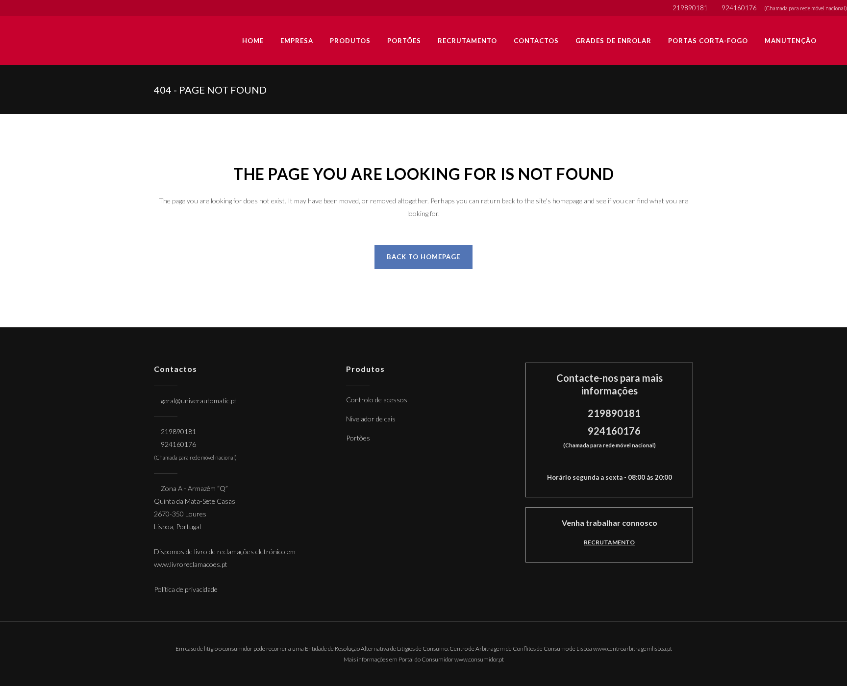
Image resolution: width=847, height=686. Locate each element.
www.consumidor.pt (479, 659)
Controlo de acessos (376, 399)
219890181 (691, 8)
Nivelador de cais (371, 419)
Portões (358, 438)
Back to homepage (423, 257)
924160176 (740, 8)
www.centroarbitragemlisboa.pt (632, 648)
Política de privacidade (186, 589)
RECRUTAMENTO (609, 542)
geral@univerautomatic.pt (199, 400)
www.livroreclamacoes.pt (190, 564)
